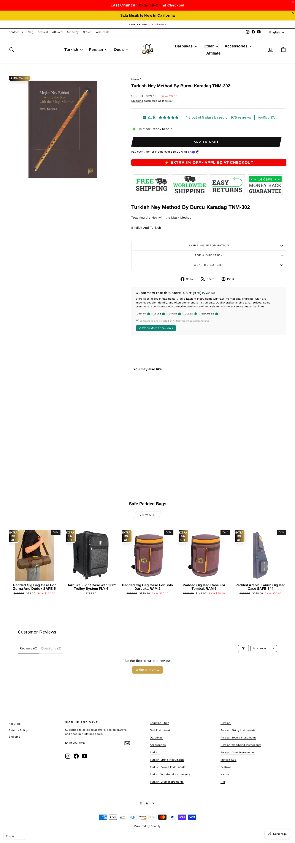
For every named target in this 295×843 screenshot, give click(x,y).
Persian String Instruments (237, 730)
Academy (73, 32)
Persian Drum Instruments (237, 752)
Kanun (224, 774)
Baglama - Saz (159, 722)
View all (147, 514)
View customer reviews (156, 328)
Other (209, 46)
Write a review (147, 670)
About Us (15, 723)
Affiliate (57, 32)
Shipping (137, 100)
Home (135, 79)
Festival (43, 32)
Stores (87, 32)
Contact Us (16, 32)
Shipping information (208, 245)
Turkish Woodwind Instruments (170, 774)
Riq (222, 781)
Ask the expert (209, 264)
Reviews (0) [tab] (29, 648)
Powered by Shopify (147, 826)
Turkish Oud (228, 759)
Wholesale (103, 32)
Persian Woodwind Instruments (240, 744)
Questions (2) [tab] (51, 648)
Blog (30, 32)
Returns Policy (18, 730)
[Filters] (243, 648)
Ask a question (209, 255)
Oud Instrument (160, 730)
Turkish (71, 49)
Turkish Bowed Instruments (168, 767)
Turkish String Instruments (167, 759)
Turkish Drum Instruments (167, 781)
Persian (96, 49)
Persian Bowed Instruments (238, 737)
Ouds (119, 49)
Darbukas (184, 46)
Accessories (237, 46)
